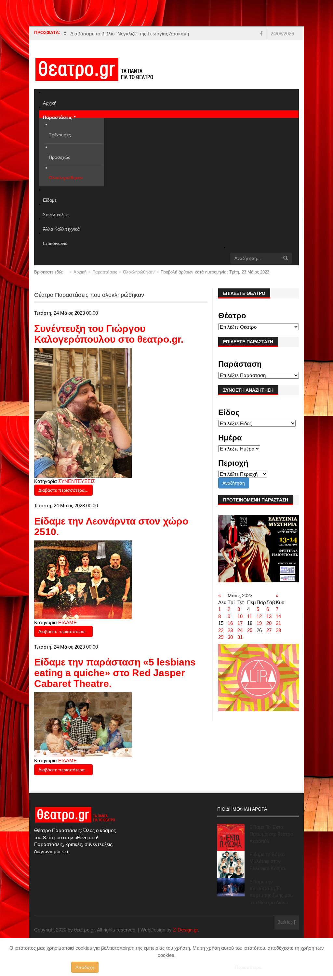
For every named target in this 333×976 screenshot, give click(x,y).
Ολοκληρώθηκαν (139, 272)
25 (249, 630)
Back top (286, 922)
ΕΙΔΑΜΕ (67, 622)
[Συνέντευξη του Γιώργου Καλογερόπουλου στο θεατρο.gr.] (83, 412)
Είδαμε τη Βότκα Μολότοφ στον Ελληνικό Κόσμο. (267, 861)
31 (240, 637)
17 (240, 623)
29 (220, 637)
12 (259, 616)
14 (278, 616)
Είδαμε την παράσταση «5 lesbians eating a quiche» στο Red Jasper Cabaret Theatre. (115, 673)
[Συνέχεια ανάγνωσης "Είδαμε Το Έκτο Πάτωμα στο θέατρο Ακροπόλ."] (231, 837)
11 (249, 616)
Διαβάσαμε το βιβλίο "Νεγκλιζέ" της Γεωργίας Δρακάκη (129, 33)
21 (278, 623)
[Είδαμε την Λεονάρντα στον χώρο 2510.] (83, 579)
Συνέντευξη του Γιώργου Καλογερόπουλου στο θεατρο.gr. (108, 334)
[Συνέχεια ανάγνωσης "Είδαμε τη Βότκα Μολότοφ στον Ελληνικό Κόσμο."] (231, 864)
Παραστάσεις (104, 272)
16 (230, 623)
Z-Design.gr (185, 929)
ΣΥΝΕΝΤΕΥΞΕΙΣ (76, 481)
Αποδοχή (84, 967)
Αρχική (80, 272)
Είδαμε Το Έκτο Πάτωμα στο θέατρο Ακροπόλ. (271, 834)
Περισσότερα (248, 967)
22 (220, 630)
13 (269, 616)
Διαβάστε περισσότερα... (63, 490)
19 (259, 623)
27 (269, 630)
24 (240, 630)
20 (269, 623)
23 (230, 630)
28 (278, 630)
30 (230, 637)
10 (240, 616)
